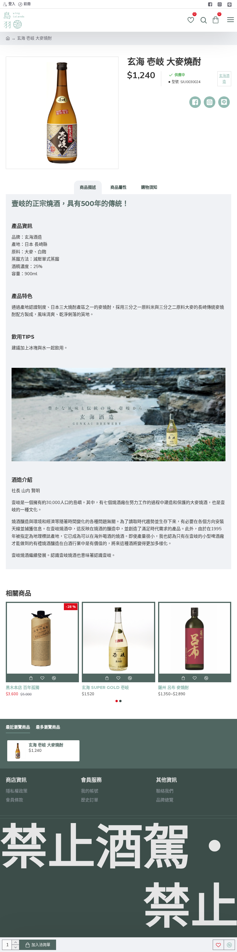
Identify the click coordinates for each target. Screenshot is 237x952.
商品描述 (88, 187)
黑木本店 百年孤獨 (22, 687)
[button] (117, 701)
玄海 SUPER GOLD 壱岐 (105, 687)
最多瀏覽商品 (48, 727)
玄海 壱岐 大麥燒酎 (46, 744)
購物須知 (149, 187)
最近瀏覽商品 (18, 727)
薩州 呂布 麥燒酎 (173, 687)
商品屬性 (118, 187)
